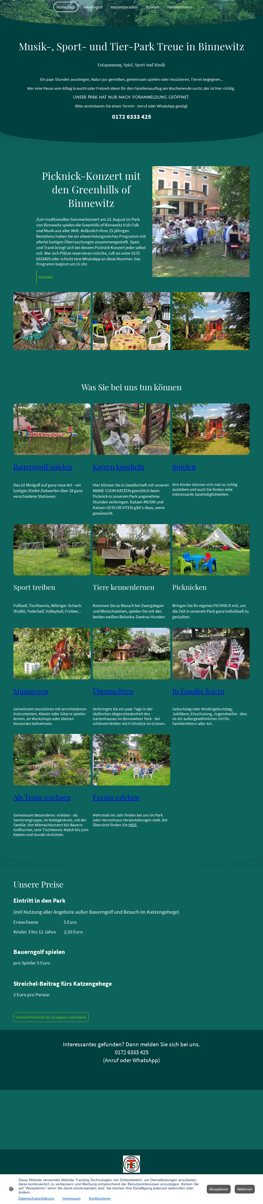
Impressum (71, 1198)
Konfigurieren (100, 1198)
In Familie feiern (198, 690)
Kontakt (46, 277)
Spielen (184, 466)
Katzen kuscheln (118, 466)
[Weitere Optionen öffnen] (203, 7)
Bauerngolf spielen (42, 466)
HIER (132, 824)
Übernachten (113, 690)
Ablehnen (244, 1189)
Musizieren (30, 690)
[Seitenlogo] (131, 1164)
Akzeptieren (218, 1189)
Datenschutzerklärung (36, 1198)
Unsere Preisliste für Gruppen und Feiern (51, 1017)
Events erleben (116, 797)
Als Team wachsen (42, 797)
